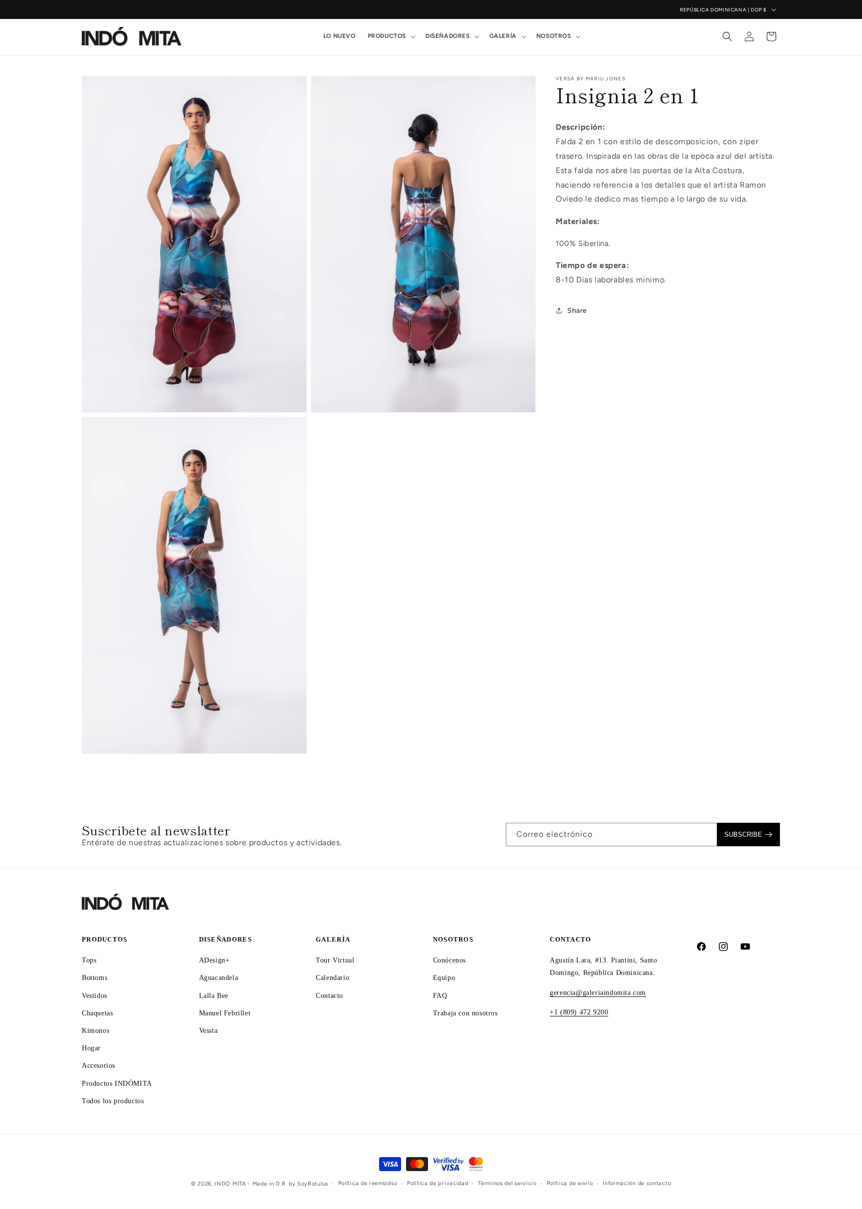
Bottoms (94, 977)
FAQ (440, 995)
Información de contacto (637, 1183)
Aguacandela (218, 977)
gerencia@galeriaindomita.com (598, 992)
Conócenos (449, 960)
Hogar (91, 1048)
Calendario (332, 977)
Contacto (329, 995)
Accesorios (98, 1065)
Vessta (208, 1030)
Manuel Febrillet (225, 1012)
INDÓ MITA (230, 1184)
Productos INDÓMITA (117, 1083)
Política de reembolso (368, 1183)
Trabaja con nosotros (465, 1012)
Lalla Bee (213, 995)
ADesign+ (214, 960)
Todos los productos (113, 1100)
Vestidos (94, 995)
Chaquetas (97, 1012)
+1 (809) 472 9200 (579, 1011)
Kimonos (95, 1030)
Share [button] (577, 310)
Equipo (444, 977)
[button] (391, 36)
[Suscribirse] (748, 834)
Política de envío (570, 1183)
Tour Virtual (335, 960)
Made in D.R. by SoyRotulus (290, 1184)
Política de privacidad (437, 1183)
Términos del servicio (507, 1183)
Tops (89, 960)
